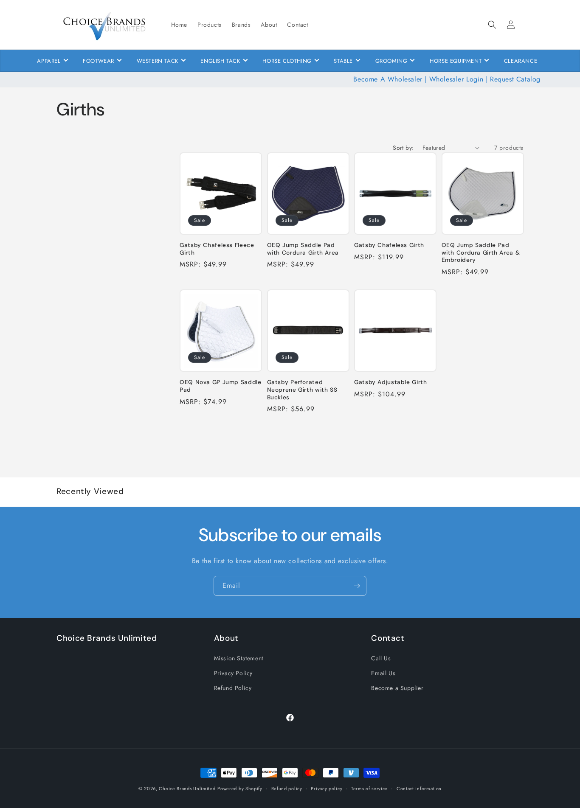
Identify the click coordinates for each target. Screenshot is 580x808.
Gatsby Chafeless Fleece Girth (217, 248)
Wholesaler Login (456, 79)
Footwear (98, 61)
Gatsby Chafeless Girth (389, 245)
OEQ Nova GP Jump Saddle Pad (221, 386)
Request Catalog (515, 79)
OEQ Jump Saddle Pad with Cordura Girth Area (303, 248)
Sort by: (403, 147)
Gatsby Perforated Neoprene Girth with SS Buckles (302, 390)
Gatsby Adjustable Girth (390, 382)
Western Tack (157, 61)
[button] (492, 24)
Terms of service (369, 788)
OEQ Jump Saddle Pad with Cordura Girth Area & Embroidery (481, 252)
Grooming (391, 61)
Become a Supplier (397, 687)
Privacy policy (326, 788)
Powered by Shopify (239, 788)
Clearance (520, 61)
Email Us (383, 672)
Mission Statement (238, 658)
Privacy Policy (233, 672)
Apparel (48, 61)
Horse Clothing (286, 61)
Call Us (381, 658)
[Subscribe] (356, 586)
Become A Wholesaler (387, 79)
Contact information (419, 788)
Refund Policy (233, 687)
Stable (343, 61)
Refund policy (286, 788)
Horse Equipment (455, 61)
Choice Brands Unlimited (187, 788)
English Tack (220, 61)
